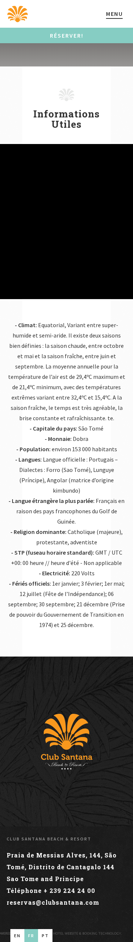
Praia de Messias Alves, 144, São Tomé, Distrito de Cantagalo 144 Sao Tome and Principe (62, 867)
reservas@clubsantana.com (53, 902)
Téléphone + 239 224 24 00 (51, 890)
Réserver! (66, 35)
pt (45, 935)
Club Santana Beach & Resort (49, 839)
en (17, 935)
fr (31, 935)
